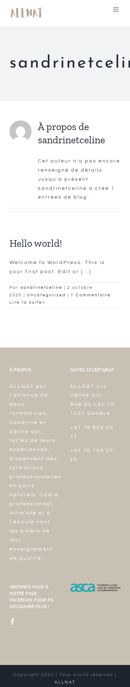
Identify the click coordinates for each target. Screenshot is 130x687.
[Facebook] (13, 621)
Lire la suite (25, 302)
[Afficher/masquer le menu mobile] (117, 9)
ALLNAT (65, 682)
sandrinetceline (41, 287)
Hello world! (35, 243)
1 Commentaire (91, 295)
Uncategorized (46, 295)
